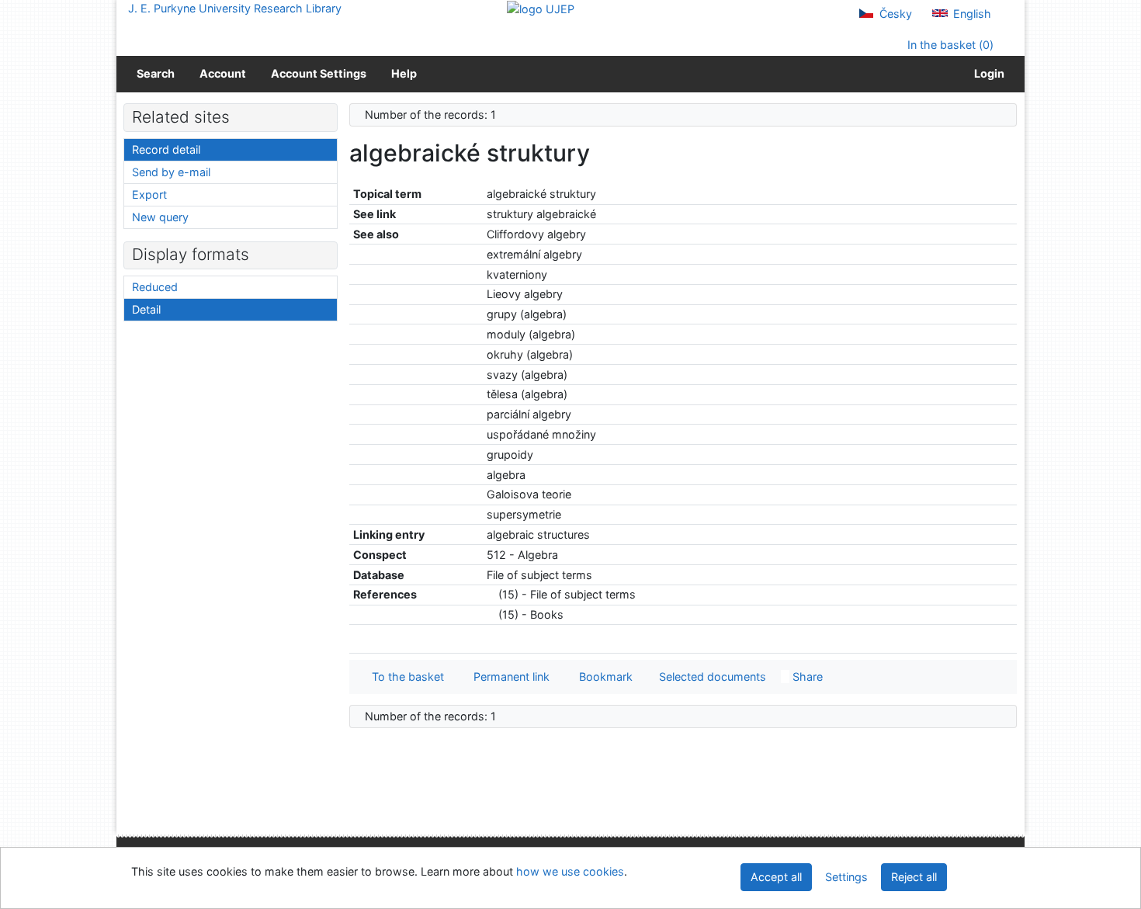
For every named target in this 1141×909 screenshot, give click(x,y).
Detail (146, 309)
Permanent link (508, 676)
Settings (846, 876)
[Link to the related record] (491, 594)
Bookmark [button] (603, 676)
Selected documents (711, 676)
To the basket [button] (405, 676)
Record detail (166, 149)
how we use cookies (570, 871)
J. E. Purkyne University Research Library (235, 8)
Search (156, 73)
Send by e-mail (171, 172)
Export (149, 194)
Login (986, 73)
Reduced (155, 286)
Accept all (776, 876)
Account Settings (318, 73)
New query (160, 217)
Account (222, 73)
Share (806, 676)
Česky (894, 13)
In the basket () (949, 44)
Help (404, 73)
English (970, 13)
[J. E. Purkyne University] (540, 8)
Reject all (914, 876)
